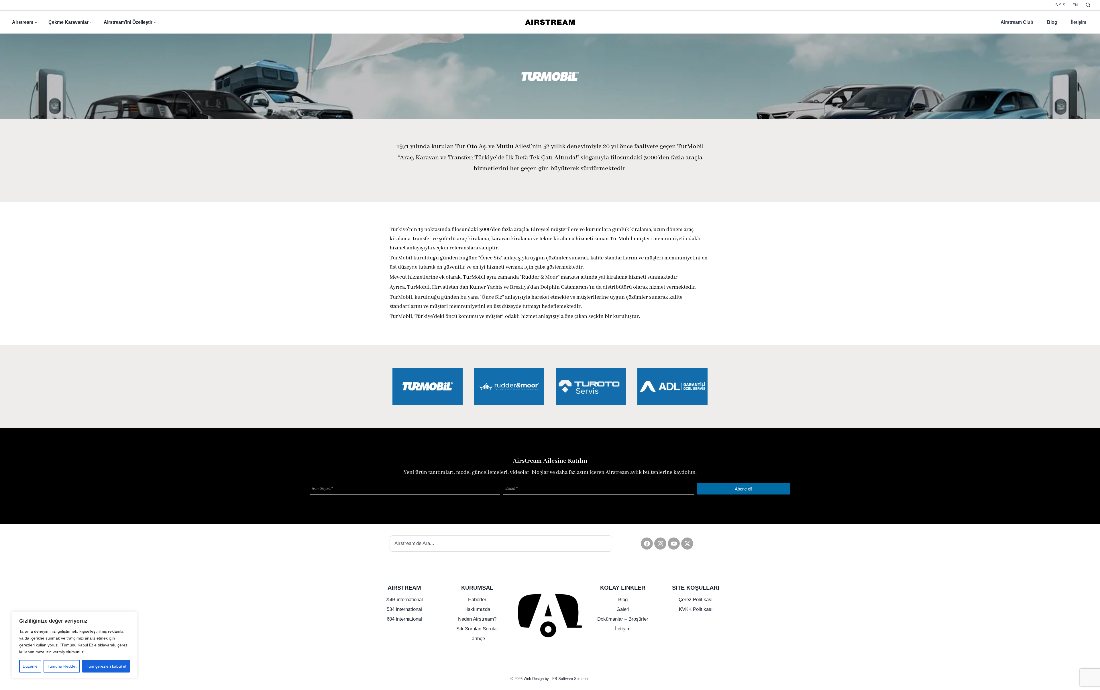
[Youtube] (674, 543)
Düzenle (30, 666)
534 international (404, 609)
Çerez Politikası (696, 599)
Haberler (477, 599)
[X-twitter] (687, 543)
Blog (1052, 22)
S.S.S (1060, 5)
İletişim (1078, 22)
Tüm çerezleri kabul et (106, 666)
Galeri (622, 609)
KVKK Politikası (696, 609)
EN (1075, 5)
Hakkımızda (477, 609)
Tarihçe (477, 638)
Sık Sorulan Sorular (477, 629)
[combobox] (501, 543)
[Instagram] (660, 543)
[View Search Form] (1088, 5)
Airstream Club (1017, 22)
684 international (404, 619)
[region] (74, 645)
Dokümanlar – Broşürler (622, 619)
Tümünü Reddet (61, 666)
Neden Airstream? (477, 619)
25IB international (404, 599)
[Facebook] (647, 543)
